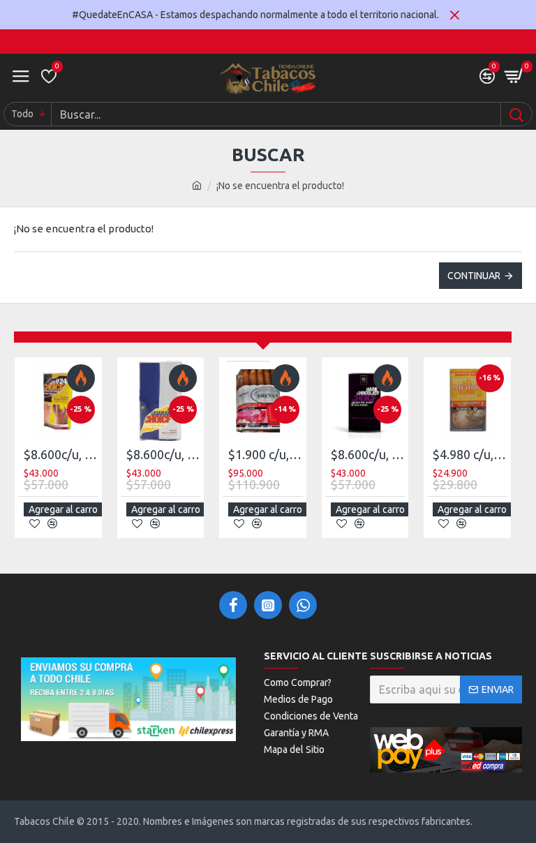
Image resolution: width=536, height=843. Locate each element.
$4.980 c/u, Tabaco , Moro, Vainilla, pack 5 (470, 454)
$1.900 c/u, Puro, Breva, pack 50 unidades (265, 454)
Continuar (473, 275)
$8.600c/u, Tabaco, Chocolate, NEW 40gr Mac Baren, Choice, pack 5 (368, 454)
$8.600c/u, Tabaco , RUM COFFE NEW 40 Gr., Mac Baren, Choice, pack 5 (61, 454)
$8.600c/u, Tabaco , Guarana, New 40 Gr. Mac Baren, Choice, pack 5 (163, 454)
